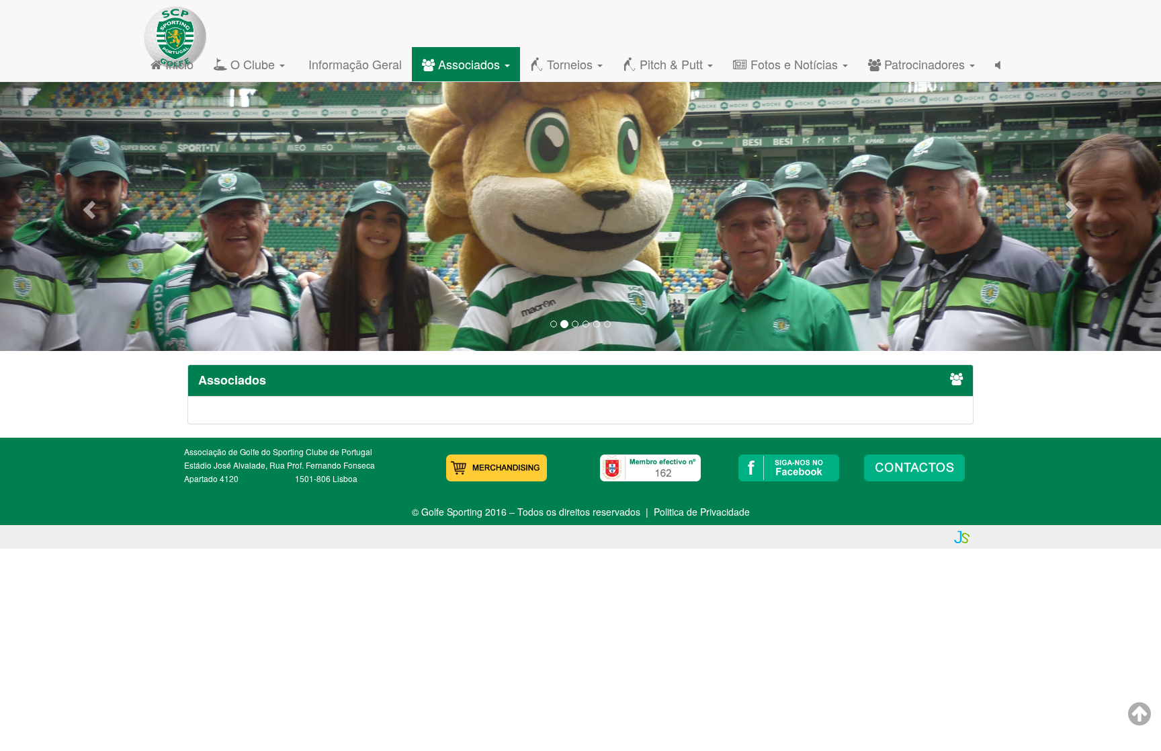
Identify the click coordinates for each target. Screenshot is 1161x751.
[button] (87, 206)
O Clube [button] (252, 64)
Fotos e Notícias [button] (794, 64)
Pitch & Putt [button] (671, 64)
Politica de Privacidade (702, 511)
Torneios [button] (570, 64)
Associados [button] (469, 64)
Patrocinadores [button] (924, 64)
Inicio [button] (178, 64)
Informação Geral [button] (353, 64)
